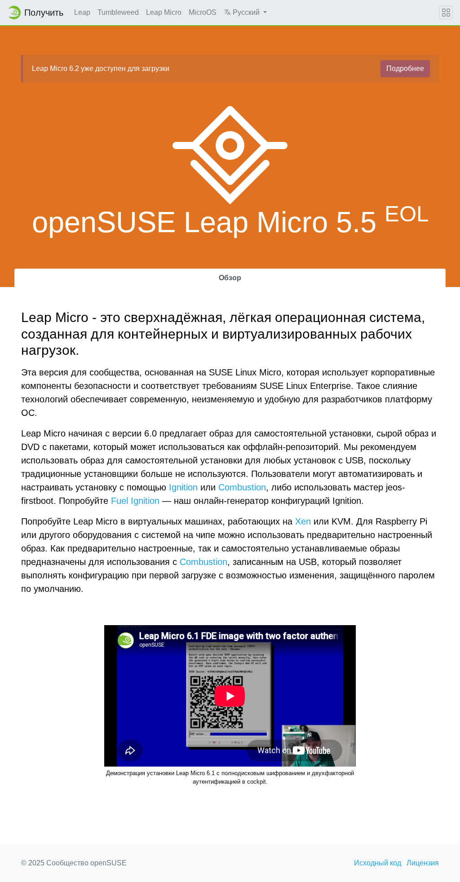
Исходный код (377, 863)
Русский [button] (246, 12)
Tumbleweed (118, 12)
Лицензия (423, 863)
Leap (82, 12)
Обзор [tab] (230, 278)
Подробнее (405, 68)
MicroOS (203, 12)
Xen (303, 521)
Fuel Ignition (135, 501)
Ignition (183, 487)
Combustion (242, 487)
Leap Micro (163, 12)
